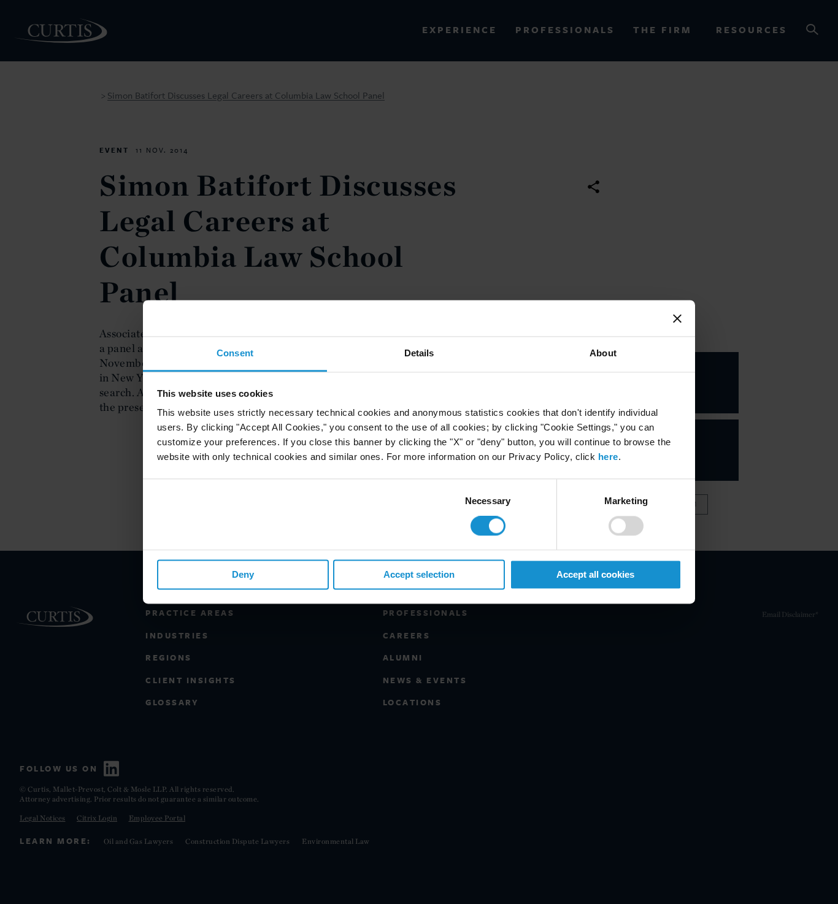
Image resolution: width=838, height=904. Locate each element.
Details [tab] (419, 353)
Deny (243, 574)
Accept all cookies (595, 574)
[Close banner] (677, 318)
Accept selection (419, 574)
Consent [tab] (235, 353)
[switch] (626, 526)
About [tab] (603, 353)
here (608, 456)
